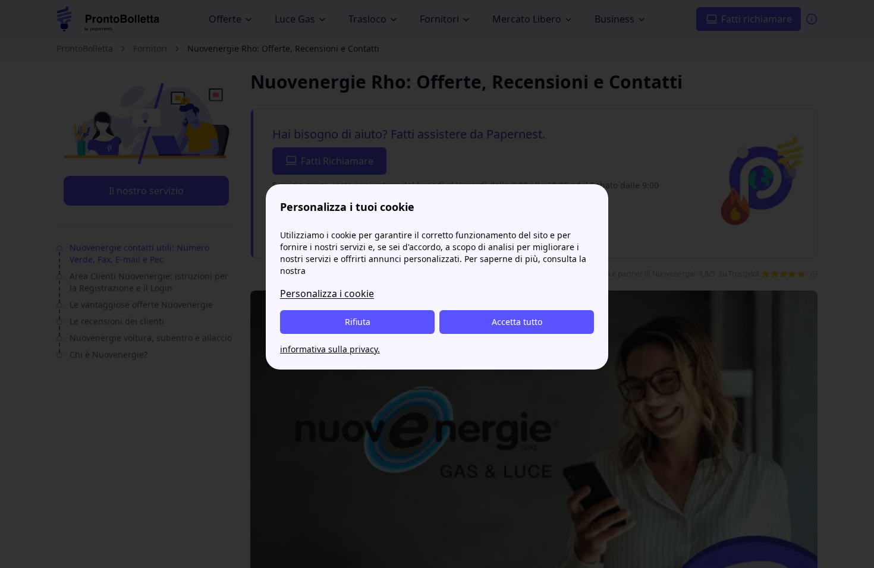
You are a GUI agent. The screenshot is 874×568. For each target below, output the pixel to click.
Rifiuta (357, 321)
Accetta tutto (517, 321)
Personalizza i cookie (327, 293)
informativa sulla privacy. (330, 349)
